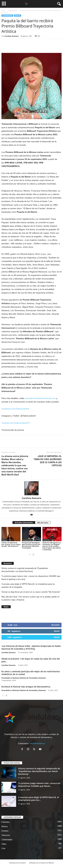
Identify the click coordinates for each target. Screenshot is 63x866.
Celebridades (12, 10)
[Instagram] (29, 749)
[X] (35, 749)
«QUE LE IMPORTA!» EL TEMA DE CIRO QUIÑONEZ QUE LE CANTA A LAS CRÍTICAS (48, 461)
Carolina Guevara (12, 36)
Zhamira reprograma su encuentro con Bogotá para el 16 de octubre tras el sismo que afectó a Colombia (51, 546)
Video (3, 844)
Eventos (4, 831)
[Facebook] (4, 47)
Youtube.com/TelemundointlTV (15, 423)
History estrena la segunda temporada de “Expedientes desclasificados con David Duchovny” (24, 569)
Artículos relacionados (24, 522)
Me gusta (55, 625)
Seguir (56, 631)
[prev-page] (29, 554)
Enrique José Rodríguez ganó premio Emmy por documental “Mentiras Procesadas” (31, 545)
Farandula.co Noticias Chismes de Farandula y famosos (23, 678)
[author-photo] (31, 488)
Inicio (3, 10)
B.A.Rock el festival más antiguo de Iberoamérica (25, 686)
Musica (17, 16)
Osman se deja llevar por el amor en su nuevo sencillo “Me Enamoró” (11, 544)
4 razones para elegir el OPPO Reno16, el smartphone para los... (38, 798)
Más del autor (42, 522)
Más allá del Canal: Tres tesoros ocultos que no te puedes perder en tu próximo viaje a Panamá (30, 598)
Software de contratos (17, 863)
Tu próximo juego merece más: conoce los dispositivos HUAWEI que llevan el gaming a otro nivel (30, 577)
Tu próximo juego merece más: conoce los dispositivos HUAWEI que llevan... (39, 784)
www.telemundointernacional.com (40, 398)
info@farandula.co (37, 743)
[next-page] (33, 554)
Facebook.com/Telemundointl (15, 409)
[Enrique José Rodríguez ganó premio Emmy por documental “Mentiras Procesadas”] (31, 534)
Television (5, 835)
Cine (3, 848)
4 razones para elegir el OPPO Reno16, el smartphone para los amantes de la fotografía (28, 585)
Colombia (46, 540)
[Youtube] (31, 515)
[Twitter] (11, 47)
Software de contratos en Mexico (41, 863)
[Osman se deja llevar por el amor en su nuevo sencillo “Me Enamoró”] (11, 534)
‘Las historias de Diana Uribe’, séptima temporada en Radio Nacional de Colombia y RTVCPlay (31, 647)
